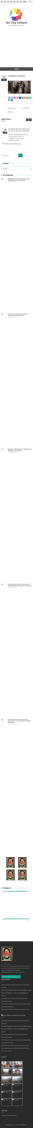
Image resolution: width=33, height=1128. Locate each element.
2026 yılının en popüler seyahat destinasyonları (15, 1009)
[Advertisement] (16, 49)
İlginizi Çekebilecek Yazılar (15, 1015)
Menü (25, 1)
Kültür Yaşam (14, 143)
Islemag (8, 1125)
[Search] (20, 155)
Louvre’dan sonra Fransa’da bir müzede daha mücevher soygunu (20, 585)
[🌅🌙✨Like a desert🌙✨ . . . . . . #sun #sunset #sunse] (16, 932)
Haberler (7, 143)
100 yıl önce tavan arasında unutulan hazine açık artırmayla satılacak (19, 721)
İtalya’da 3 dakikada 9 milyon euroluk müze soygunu (18, 314)
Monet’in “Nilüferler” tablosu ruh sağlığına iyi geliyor (20, 449)
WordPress (23, 1125)
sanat (19, 143)
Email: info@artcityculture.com (11, 976)
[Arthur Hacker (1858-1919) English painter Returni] (16, 905)
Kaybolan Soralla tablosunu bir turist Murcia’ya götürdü (19, 179)
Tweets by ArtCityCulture (9, 1115)
